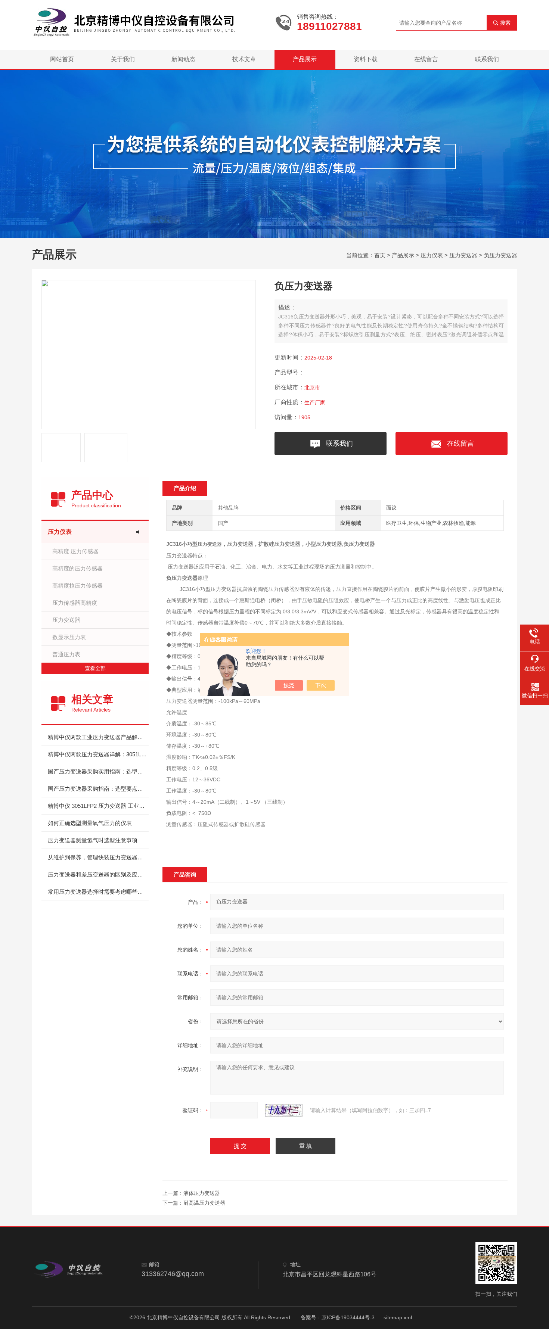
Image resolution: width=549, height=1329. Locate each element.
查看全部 (95, 668)
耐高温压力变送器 (204, 1203)
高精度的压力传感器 (77, 568)
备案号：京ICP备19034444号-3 (338, 1317)
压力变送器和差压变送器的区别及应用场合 (98, 874)
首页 (379, 255)
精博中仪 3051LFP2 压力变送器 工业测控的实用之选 (98, 806)
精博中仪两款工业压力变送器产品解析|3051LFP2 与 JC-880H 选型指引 (98, 737)
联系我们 (487, 59)
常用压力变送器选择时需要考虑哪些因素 (98, 891)
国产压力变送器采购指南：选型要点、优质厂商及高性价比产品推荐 (98, 788)
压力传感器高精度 (74, 603)
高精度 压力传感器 (75, 551)
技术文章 (244, 59)
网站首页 (62, 59)
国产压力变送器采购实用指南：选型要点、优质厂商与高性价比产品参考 (98, 771)
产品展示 (305, 59)
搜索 (505, 23)
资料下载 (366, 59)
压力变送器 (463, 255)
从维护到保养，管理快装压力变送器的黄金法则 (98, 857)
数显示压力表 (69, 637)
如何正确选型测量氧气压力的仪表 (90, 823)
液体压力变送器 (201, 1193)
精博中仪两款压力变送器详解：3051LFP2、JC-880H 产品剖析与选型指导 (98, 754)
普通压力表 (66, 654)
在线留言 (426, 59)
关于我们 (123, 59)
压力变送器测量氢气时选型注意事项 (92, 840)
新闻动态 (183, 59)
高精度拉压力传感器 (77, 585)
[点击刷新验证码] (284, 1110)
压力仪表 (432, 255)
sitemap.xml (398, 1317)
